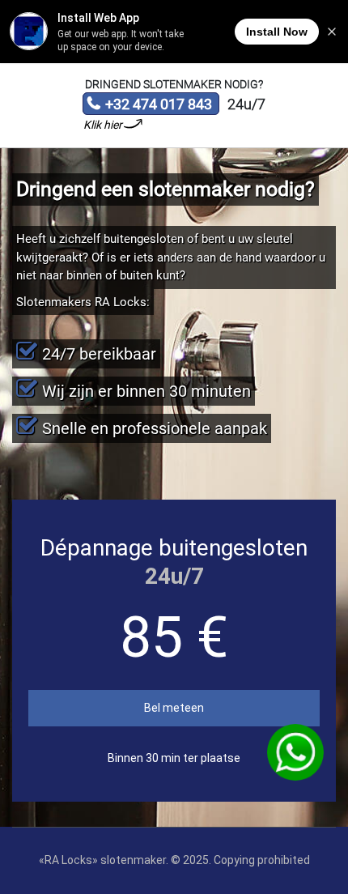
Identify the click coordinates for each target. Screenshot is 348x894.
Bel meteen (174, 707)
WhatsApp (295, 752)
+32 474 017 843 (149, 105)
